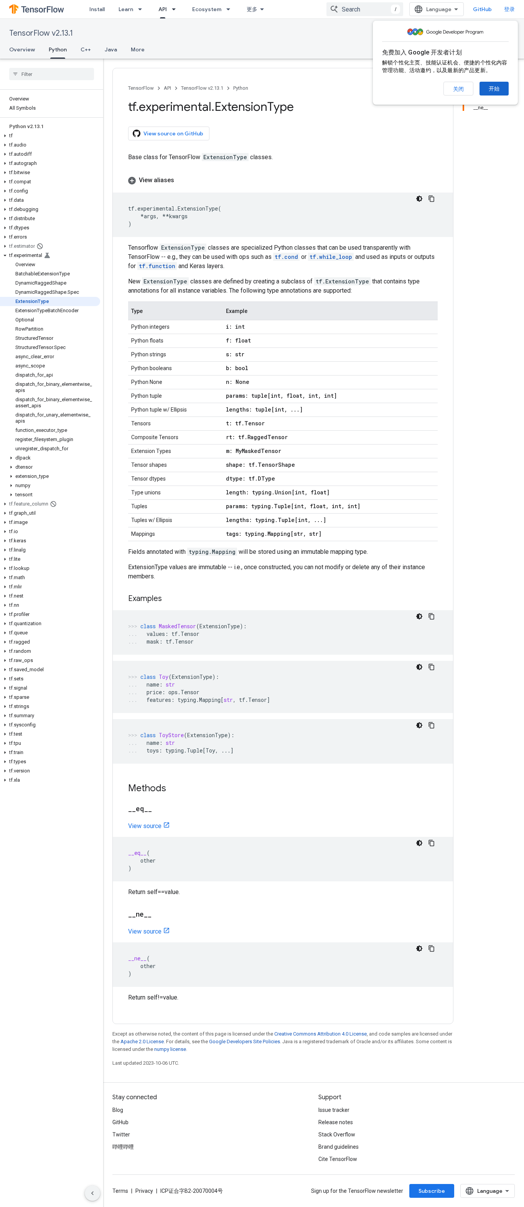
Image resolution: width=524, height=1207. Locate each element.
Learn (126, 9)
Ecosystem (206, 9)
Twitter (121, 1134)
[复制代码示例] (431, 199)
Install (97, 9)
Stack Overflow (336, 1134)
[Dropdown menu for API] (176, 9)
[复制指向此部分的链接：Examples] (169, 599)
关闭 (458, 89)
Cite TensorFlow (337, 1159)
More (138, 49)
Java (111, 49)
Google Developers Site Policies (244, 1041)
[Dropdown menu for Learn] (142, 9)
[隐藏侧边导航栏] (92, 1193)
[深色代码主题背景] (419, 199)
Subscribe (432, 1190)
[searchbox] (51, 74)
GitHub (482, 9)
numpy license (170, 1049)
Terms (120, 1191)
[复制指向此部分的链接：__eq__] (159, 809)
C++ (86, 49)
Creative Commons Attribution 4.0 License (320, 1034)
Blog (117, 1110)
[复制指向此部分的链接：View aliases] (181, 180)
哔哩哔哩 (123, 1147)
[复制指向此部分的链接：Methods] (173, 789)
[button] (50, 135)
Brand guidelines (338, 1147)
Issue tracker (333, 1110)
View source (144, 826)
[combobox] (364, 9)
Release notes (335, 1122)
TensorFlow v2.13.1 (41, 33)
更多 (252, 9)
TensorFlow (141, 88)
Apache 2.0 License (142, 1041)
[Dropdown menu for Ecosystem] (230, 9)
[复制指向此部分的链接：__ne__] (159, 914)
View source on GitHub (173, 133)
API (162, 9)
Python (58, 49)
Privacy (144, 1191)
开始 (494, 88)
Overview (22, 49)
